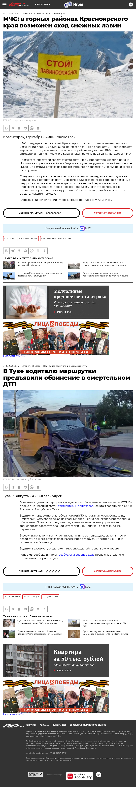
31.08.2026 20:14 (11, 366)
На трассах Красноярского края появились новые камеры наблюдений (39, 274)
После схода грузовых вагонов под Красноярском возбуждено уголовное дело (105, 274)
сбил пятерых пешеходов (75, 506)
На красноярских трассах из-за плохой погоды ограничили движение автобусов (104, 263)
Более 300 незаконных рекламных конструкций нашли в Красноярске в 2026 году (104, 623)
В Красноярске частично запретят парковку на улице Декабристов (40, 263)
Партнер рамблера (54, 775)
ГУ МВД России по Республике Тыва (22, 479)
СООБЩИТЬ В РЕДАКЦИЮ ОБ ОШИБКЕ (88, 725)
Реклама (44, 725)
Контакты (31, 725)
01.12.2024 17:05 (10, 13)
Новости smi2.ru (14, 356)
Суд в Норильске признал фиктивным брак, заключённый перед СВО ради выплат (40, 622)
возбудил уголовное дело (77, 554)
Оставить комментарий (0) (108, 213)
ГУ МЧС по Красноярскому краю (20, 120)
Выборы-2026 (59, 725)
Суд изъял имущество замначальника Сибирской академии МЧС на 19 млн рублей (106, 632)
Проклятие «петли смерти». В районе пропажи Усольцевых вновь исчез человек (39, 632)
